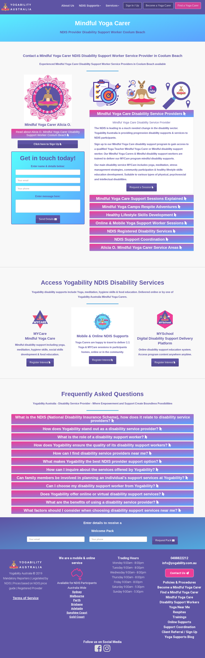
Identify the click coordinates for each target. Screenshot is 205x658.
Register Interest (39, 362)
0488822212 (179, 558)
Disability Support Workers (179, 602)
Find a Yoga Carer (188, 5)
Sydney (77, 592)
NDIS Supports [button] (89, 5)
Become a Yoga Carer (158, 5)
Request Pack (163, 540)
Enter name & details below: (48, 166)
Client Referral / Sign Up (179, 632)
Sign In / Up (132, 5)
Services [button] (112, 5)
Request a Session (141, 187)
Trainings (179, 617)
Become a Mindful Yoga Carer (179, 587)
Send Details (46, 219)
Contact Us (178, 573)
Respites (179, 612)
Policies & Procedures (179, 582)
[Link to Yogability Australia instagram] (106, 648)
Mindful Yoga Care (179, 597)
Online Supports (179, 622)
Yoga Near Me (179, 607)
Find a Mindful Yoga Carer (179, 592)
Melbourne (77, 596)
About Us (67, 5)
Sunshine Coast (76, 612)
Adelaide (77, 608)
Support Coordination (179, 627)
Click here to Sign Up (47, 144)
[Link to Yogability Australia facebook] (98, 648)
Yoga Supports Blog (179, 637)
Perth (77, 600)
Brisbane (77, 604)
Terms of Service (26, 598)
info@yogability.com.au (179, 563)
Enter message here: (47, 196)
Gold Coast (77, 617)
